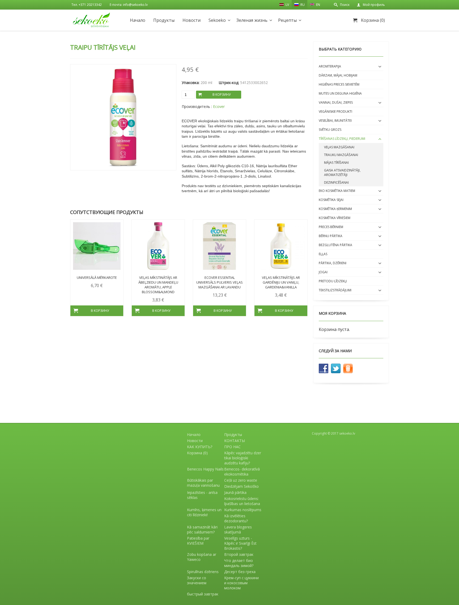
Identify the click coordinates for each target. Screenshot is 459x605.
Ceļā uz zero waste (240, 480)
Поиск (345, 4)
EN (317, 4)
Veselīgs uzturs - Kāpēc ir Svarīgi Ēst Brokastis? (240, 543)
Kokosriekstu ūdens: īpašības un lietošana (242, 501)
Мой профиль (374, 4)
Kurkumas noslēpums (242, 509)
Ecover (219, 106)
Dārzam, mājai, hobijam (338, 75)
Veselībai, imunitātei (335, 120)
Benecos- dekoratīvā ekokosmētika (242, 472)
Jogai (323, 272)
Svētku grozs (330, 129)
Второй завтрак (238, 554)
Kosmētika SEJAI (331, 200)
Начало (137, 20)
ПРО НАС (232, 446)
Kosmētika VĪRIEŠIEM (334, 218)
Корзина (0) (373, 20)
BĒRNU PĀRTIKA (330, 236)
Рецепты (287, 20)
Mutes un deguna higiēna (340, 93)
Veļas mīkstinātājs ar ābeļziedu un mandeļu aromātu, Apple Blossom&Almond (158, 284)
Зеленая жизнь (251, 20)
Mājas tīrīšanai (336, 162)
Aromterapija (330, 66)
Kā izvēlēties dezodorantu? (236, 518)
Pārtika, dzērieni (332, 263)
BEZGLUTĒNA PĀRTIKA (335, 245)
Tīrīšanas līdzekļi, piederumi (342, 138)
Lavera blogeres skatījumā (238, 529)
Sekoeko (217, 20)
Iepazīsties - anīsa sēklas (202, 495)
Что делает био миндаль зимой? (238, 563)
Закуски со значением (196, 580)
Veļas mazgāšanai (339, 147)
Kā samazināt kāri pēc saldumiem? (202, 529)
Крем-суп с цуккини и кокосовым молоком (241, 582)
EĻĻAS (323, 254)
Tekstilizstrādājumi (335, 290)
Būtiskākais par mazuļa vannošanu (203, 483)
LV (287, 4)
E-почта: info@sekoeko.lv (129, 4)
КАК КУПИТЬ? (199, 446)
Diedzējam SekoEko (241, 486)
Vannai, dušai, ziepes (336, 102)
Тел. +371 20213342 (86, 4)
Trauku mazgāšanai (341, 155)
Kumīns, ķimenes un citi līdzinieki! (204, 512)
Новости (191, 20)
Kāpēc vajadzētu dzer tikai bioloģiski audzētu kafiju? (242, 457)
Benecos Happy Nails (205, 469)
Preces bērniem (331, 227)
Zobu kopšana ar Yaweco (201, 557)
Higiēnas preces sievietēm (339, 84)
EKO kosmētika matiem (337, 190)
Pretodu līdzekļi (333, 281)
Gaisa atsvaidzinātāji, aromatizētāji (342, 172)
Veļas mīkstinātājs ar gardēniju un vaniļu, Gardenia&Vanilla (281, 282)
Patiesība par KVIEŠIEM (198, 541)
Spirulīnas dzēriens (203, 571)
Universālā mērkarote (97, 277)
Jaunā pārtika (235, 492)
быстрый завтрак (202, 593)
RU (302, 4)
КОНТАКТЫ (234, 440)
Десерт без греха (240, 571)
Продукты (164, 20)
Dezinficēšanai (336, 182)
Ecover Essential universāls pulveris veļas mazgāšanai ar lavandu (219, 282)
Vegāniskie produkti (335, 111)
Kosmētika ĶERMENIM (335, 209)
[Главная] (91, 20)
